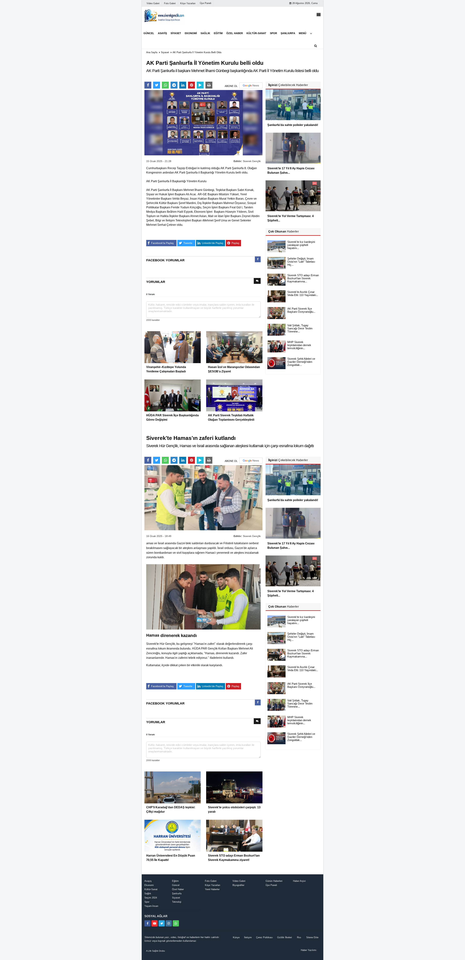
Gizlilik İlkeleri (284, 937)
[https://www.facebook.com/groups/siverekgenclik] (147, 923)
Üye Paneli (205, 3)
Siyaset (165, 52)
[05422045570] (176, 923)
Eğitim (175, 881)
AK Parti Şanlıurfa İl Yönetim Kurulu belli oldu (197, 52)
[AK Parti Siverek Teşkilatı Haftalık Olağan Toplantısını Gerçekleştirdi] (234, 395)
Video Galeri (238, 881)
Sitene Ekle (312, 937)
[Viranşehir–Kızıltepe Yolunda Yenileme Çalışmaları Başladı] (172, 346)
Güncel (175, 885)
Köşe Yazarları (212, 885)
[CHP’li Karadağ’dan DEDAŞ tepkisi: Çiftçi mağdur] (172, 787)
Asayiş (148, 881)
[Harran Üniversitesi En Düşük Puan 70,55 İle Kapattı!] (172, 835)
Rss (299, 937)
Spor (146, 901)
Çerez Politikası (264, 937)
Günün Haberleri (274, 881)
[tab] (258, 260)
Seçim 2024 (150, 897)
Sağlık (147, 893)
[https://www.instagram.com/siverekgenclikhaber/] (169, 923)
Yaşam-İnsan (151, 906)
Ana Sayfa (151, 52)
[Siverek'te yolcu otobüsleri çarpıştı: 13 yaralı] (234, 787)
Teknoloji (176, 901)
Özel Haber (178, 889)
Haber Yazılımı (308, 950)
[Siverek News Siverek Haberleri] (164, 15)
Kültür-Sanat (150, 889)
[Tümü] (311, 33)
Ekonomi (149, 885)
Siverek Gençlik (252, 161)
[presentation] (258, 259)
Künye (236, 937)
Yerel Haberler (212, 889)
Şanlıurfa (176, 893)
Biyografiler (238, 885)
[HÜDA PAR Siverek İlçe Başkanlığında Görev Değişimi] (172, 395)
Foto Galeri (211, 881)
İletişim (248, 937)
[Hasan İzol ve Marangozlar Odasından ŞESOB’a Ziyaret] (234, 346)
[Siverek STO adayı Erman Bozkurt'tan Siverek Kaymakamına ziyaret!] (234, 835)
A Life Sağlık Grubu (155, 951)
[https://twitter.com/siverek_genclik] (162, 923)
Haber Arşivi (299, 881)
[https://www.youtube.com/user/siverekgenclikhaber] (154, 923)
